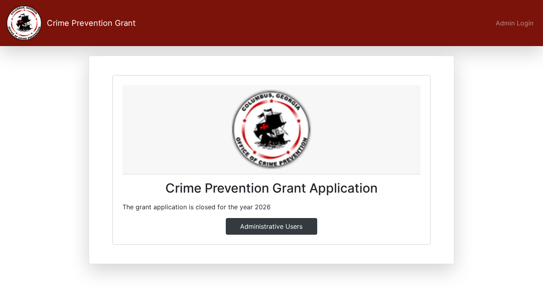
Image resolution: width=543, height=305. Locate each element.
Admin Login (514, 23)
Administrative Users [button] (271, 226)
